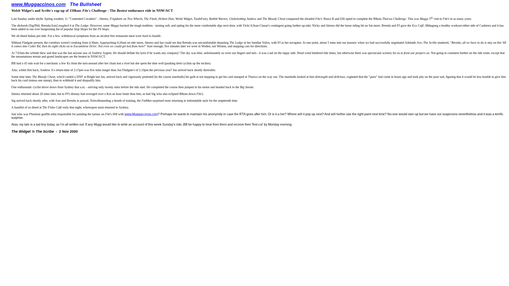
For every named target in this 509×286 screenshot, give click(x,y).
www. (17, 4)
